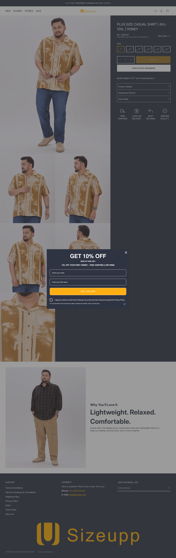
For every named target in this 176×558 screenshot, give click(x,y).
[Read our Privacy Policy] (124, 304)
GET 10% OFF (88, 291)
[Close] (126, 252)
